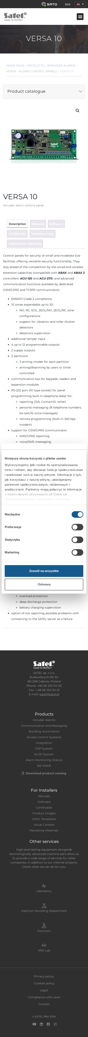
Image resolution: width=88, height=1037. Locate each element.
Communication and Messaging (44, 726)
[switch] (77, 527)
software (56, 224)
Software (44, 802)
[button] (80, 4)
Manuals (44, 796)
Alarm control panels (38, 71)
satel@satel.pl (49, 694)
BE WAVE (44, 766)
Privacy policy (44, 976)
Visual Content (44, 825)
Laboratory (44, 891)
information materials (25, 244)
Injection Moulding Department (44, 911)
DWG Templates (44, 819)
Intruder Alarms (61, 65)
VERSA (11, 71)
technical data (42, 234)
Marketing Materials (44, 830)
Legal (44, 990)
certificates (17, 234)
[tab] (17, 224)
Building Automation (44, 731)
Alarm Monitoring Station (44, 760)
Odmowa (44, 584)
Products (35, 65)
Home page (15, 65)
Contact (44, 1004)
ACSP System (44, 754)
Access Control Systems (44, 737)
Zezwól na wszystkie (44, 571)
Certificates (44, 807)
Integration (44, 743)
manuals (38, 224)
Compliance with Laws (44, 997)
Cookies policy (44, 983)
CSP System (44, 748)
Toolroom (44, 931)
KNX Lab (44, 950)
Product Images (44, 813)
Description (17, 224)
